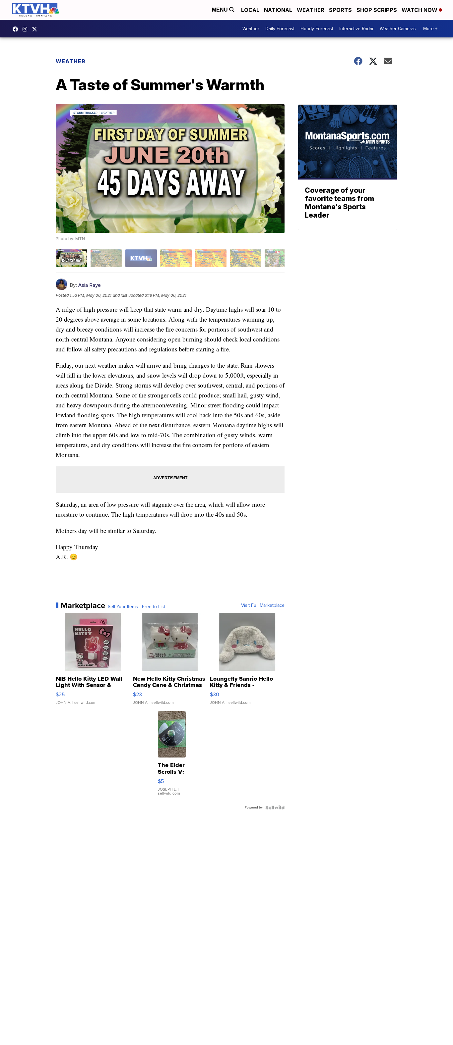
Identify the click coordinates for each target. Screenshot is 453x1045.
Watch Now (420, 10)
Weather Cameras (398, 28)
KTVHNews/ (17, 29)
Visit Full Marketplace (263, 605)
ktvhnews (27, 29)
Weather (310, 10)
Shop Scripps (376, 10)
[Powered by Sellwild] (275, 807)
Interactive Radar (356, 28)
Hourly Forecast (316, 28)
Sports (340, 10)
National (278, 10)
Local (250, 10)
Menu (220, 10)
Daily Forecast (279, 28)
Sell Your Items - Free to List (136, 606)
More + (430, 28)
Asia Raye (89, 285)
